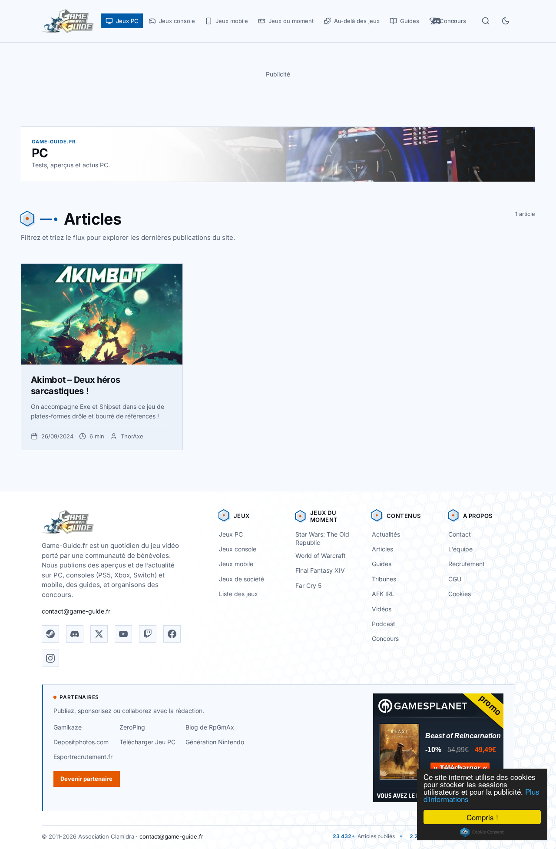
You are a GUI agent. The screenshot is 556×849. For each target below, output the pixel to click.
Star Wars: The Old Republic (322, 538)
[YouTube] (123, 634)
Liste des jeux (238, 593)
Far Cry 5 (308, 585)
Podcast (383, 623)
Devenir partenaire (86, 778)
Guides (381, 563)
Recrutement (466, 563)
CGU (454, 579)
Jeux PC (231, 534)
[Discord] (74, 634)
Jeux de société (241, 579)
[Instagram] (50, 658)
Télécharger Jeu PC (147, 742)
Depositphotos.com (81, 742)
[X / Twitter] (99, 634)
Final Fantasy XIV (320, 570)
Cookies (459, 593)
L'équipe (460, 549)
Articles (382, 549)
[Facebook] (172, 634)
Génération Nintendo (214, 742)
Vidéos (381, 609)
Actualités (386, 534)
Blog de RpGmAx (209, 727)
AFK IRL (383, 593)
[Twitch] (147, 634)
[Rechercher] (485, 21)
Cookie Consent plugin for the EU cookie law (482, 832)
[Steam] (50, 634)
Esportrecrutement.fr (83, 756)
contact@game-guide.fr (76, 611)
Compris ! (482, 817)
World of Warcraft (320, 555)
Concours (385, 638)
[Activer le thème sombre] (505, 21)
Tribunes (384, 579)
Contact (459, 534)
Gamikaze (67, 727)
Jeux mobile (236, 563)
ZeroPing (132, 727)
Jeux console (237, 549)
